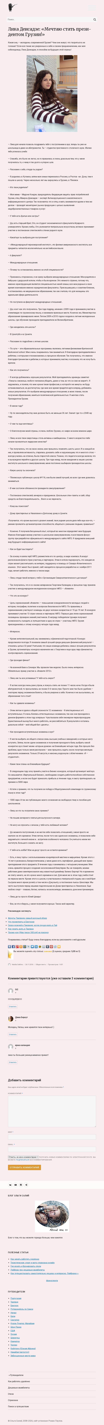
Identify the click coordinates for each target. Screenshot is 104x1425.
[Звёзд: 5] (51, 951)
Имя (10, 1132)
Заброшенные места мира (23, 1356)
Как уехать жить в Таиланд (21, 929)
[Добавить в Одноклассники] (20, 946)
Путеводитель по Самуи (22, 1309)
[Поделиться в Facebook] (13, 946)
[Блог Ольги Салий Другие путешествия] (13, 7)
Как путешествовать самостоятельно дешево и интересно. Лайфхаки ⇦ (45, 1273)
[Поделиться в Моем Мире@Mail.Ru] (24, 946)
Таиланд (14, 1302)
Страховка (13, 1400)
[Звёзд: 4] (49, 951)
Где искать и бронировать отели (26, 1266)
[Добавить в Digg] (43, 946)
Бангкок (14, 1305)
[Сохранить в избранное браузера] (58, 946)
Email (11, 1144)
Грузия (14, 1334)
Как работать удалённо (19, 1381)
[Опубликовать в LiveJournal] (28, 946)
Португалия (16, 1298)
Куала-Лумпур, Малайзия (22, 1323)
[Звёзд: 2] (46, 951)
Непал (13, 1313)
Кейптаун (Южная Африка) (23, 1348)
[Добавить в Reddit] (55, 946)
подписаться (22, 1160)
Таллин (14, 1345)
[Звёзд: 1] (45, 951)
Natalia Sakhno (17, 964)
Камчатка (15, 1341)
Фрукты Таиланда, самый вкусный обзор (27, 918)
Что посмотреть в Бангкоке (21, 922)
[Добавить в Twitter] (32, 946)
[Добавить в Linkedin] (36, 946)
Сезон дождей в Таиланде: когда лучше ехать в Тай (32, 925)
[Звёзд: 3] (48, 951)
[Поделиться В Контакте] (9, 946)
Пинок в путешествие (18, 1406)
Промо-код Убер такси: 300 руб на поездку (28, 932)
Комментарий (15, 1093)
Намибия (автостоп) (20, 1352)
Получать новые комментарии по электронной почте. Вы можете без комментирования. (52, 1158)
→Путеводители (15, 1375)
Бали (13, 1316)
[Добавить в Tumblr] (47, 946)
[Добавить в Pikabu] (39, 946)
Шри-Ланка (16, 1327)
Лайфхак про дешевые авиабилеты (28, 1270)
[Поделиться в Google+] (17, 946)
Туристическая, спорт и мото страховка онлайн (33, 1262)
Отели (11, 1394)
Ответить (12, 1007)
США (13, 1330)
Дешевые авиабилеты (19, 1387)
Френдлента (52, 1280)
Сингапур (15, 1320)
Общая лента (41, 964)
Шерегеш (15, 1338)
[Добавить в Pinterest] (51, 946)
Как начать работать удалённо (25, 1259)
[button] (92, 8)
